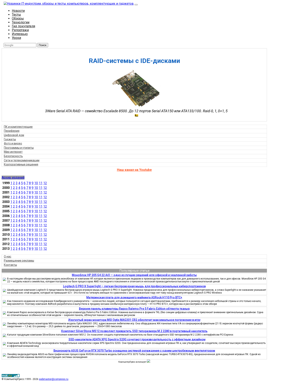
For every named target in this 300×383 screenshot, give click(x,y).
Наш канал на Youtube (134, 170)
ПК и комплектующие (18, 126)
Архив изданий (13, 177)
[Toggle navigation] (136, 4)
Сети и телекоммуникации (21, 160)
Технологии (20, 22)
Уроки (16, 38)
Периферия (11, 130)
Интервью (20, 34)
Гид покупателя (23, 26)
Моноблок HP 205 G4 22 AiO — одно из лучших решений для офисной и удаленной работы (134, 275)
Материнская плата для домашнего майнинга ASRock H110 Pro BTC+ (134, 297)
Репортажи (20, 30)
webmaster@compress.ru (53, 379)
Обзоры (18, 18)
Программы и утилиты (19, 147)
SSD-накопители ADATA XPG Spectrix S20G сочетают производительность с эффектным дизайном (137, 339)
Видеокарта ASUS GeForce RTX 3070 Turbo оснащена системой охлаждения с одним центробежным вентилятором (134, 350)
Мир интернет (13, 151)
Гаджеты (10, 139)
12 (45, 183)
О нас (7, 256)
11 (40, 183)
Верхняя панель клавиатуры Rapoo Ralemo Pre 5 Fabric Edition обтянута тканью (134, 308)
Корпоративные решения (21, 164)
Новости (18, 11)
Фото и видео (13, 143)
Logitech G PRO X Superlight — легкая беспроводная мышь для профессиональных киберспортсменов (134, 286)
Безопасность (13, 156)
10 (36, 183)
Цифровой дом (14, 135)
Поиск (43, 45)
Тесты (16, 15)
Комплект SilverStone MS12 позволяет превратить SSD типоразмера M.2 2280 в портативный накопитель (134, 331)
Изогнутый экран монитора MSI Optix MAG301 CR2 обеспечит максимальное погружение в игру (134, 319)
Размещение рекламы (19, 260)
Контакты (10, 264)
